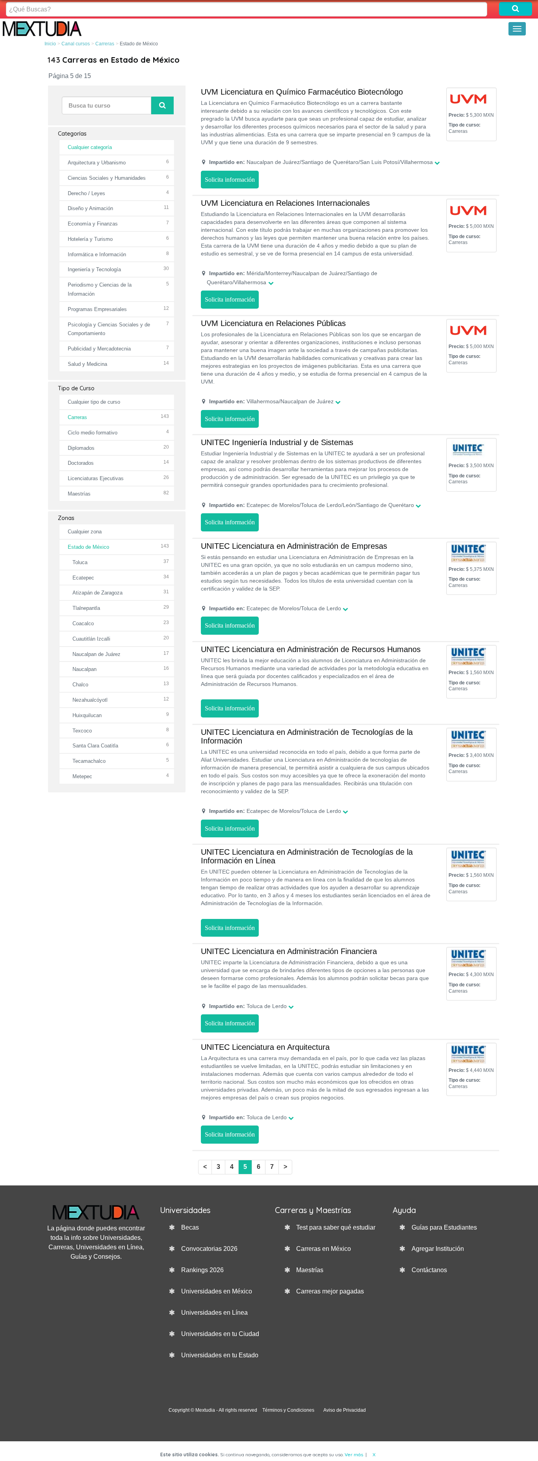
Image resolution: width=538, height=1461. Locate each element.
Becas (190, 1227)
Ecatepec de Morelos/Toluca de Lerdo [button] (275, 608)
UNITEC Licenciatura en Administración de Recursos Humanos (311, 649)
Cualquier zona (85, 532)
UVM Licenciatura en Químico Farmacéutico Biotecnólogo (302, 92)
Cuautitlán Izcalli (91, 639)
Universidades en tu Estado (219, 1355)
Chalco (80, 685)
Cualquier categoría (90, 147)
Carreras (104, 44)
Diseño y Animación (90, 208)
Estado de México (88, 547)
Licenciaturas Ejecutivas (96, 478)
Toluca (79, 562)
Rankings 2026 (202, 1270)
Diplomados (81, 448)
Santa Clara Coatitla (95, 746)
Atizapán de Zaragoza (97, 593)
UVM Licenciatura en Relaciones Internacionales (285, 203)
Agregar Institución (438, 1248)
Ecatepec (83, 578)
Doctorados (81, 463)
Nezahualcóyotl (90, 700)
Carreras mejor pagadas (330, 1291)
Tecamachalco (89, 761)
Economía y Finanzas (93, 224)
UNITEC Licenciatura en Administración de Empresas (294, 546)
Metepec (82, 776)
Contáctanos (429, 1270)
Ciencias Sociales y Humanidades (107, 178)
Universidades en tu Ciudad (220, 1334)
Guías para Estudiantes (444, 1227)
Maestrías (79, 494)
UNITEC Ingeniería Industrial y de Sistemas (277, 442)
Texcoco (82, 731)
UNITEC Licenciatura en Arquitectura (265, 1047)
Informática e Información (97, 254)
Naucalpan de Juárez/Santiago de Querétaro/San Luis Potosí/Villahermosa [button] (321, 162)
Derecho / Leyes (86, 193)
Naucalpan (84, 669)
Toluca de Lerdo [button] (248, 1006)
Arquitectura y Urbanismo (97, 163)
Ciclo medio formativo (92, 433)
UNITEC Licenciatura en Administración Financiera (289, 951)
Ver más (354, 1454)
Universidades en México (216, 1291)
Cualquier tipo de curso (94, 402)
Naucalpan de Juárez (96, 654)
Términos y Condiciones (288, 1410)
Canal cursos (75, 44)
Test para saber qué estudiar (335, 1227)
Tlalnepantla (86, 608)
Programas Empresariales (97, 309)
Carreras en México (323, 1248)
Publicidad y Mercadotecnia (99, 349)
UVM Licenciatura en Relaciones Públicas (273, 323)
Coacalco (83, 623)
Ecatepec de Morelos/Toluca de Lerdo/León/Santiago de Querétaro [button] (311, 505)
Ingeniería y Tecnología (94, 269)
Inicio (50, 44)
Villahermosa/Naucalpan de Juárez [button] (271, 401)
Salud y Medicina (87, 364)
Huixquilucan (87, 715)
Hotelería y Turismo (90, 239)
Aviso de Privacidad (344, 1410)
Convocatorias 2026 (209, 1248)
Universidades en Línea (214, 1312)
